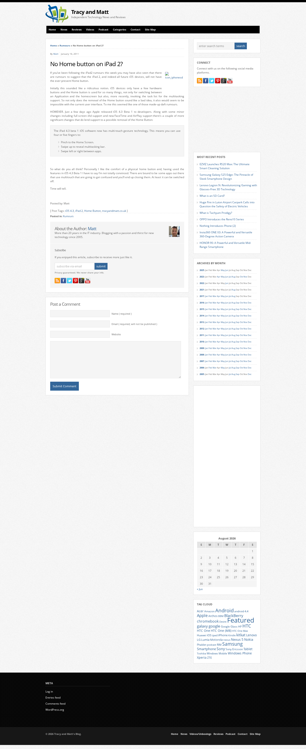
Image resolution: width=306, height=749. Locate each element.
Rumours (65, 45)
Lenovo (251, 635)
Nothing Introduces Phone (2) (218, 226)
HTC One (203, 630)
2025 (202, 270)
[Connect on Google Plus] (81, 280)
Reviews (77, 29)
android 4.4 (241, 611)
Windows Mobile (217, 653)
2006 (202, 367)
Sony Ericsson (234, 649)
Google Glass (229, 626)
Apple (202, 615)
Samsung (232, 644)
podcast (211, 644)
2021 (202, 289)
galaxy (202, 626)
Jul (230, 276)
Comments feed (55, 704)
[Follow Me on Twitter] (69, 280)
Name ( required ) (121, 313)
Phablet (201, 644)
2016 (202, 302)
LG (198, 640)
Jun (226, 270)
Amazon (209, 611)
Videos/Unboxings (200, 734)
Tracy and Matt (89, 11)
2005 (202, 374)
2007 (202, 361)
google (214, 626)
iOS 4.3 (69, 211)
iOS (209, 635)
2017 (202, 296)
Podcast (103, 29)
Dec (249, 302)
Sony (221, 648)
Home (52, 29)
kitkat (241, 634)
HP (240, 626)
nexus (226, 639)
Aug (233, 276)
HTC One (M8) (221, 631)
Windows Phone (240, 653)
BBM (221, 616)
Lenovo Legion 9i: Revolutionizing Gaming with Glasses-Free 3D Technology (228, 187)
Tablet (248, 649)
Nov (245, 276)
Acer (200, 611)
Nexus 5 (237, 639)
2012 (202, 328)
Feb (210, 296)
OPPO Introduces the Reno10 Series (222, 219)
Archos (213, 616)
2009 (202, 348)
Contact (135, 29)
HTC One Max (240, 630)
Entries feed (52, 697)
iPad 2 (79, 211)
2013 (202, 322)
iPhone (223, 635)
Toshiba (201, 653)
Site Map (150, 29)
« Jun (200, 589)
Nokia (248, 639)
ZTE (209, 658)
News (63, 29)
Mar (214, 296)
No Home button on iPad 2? (86, 64)
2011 (202, 335)
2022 (202, 283)
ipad (215, 635)
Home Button (92, 211)
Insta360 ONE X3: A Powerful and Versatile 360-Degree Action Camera (226, 234)
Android (224, 610)
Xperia (202, 657)
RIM (219, 644)
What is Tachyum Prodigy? (216, 213)
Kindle (232, 635)
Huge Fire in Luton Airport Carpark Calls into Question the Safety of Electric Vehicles (227, 204)
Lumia (205, 640)
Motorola (216, 640)
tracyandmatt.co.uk (114, 211)
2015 (202, 309)
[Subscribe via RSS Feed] (57, 280)
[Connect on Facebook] (63, 280)
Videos (90, 29)
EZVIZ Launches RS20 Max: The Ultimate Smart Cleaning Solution (225, 166)
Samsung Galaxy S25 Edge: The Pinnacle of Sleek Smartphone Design (226, 177)
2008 (202, 354)
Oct (241, 276)
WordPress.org (54, 710)
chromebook (208, 621)
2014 (202, 315)
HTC (246, 626)
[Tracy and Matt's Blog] (56, 22)
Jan (206, 296)
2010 (202, 341)
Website (116, 334)
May (223, 270)
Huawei (201, 635)
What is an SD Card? (212, 196)
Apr (218, 276)
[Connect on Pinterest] (75, 280)
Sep (237, 302)
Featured (240, 620)
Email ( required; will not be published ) (134, 324)
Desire (222, 621)
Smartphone (206, 649)
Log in (49, 691)
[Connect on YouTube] (87, 280)
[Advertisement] (208, 13)
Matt (55, 53)
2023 (202, 276)
